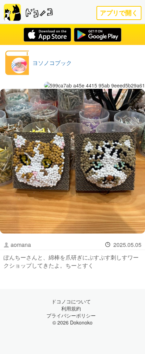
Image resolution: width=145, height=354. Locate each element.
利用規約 (71, 308)
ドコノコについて (71, 301)
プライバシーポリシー (71, 315)
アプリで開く (119, 12)
